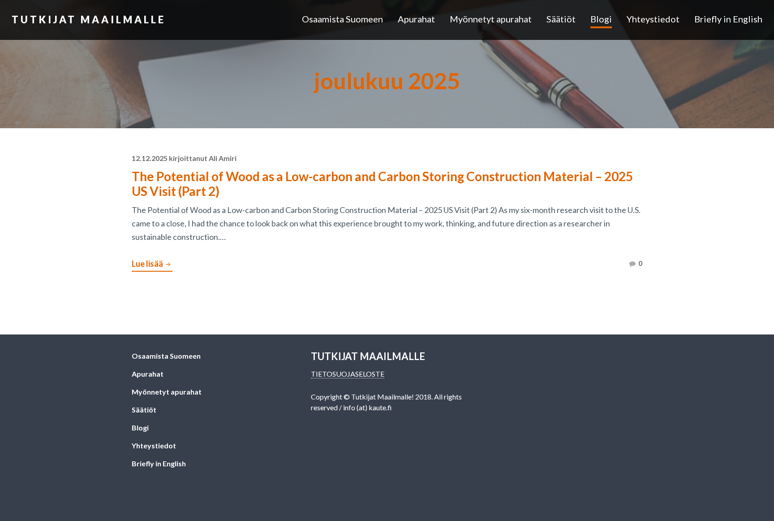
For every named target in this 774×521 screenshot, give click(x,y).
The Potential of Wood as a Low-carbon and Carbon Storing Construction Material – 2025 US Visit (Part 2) (382, 184)
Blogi (601, 18)
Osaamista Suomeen (342, 18)
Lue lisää (152, 265)
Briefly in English (728, 18)
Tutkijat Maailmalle (89, 19)
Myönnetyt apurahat (491, 18)
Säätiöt (561, 18)
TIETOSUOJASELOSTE (347, 373)
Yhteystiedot (653, 18)
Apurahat (416, 18)
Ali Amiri (222, 158)
